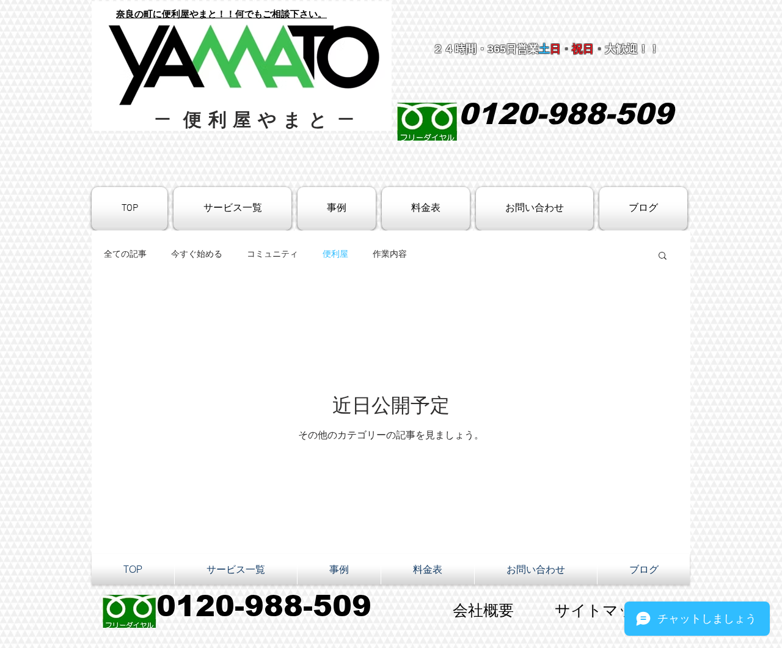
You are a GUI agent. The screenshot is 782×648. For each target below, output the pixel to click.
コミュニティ (272, 254)
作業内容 (390, 254)
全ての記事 (125, 254)
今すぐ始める (196, 254)
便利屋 (335, 254)
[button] (662, 256)
